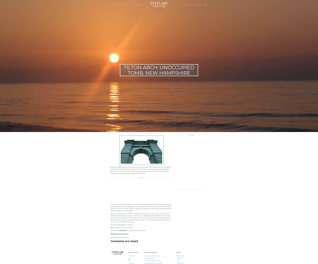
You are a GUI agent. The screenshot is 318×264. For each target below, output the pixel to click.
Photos (127, 4)
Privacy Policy (180, 263)
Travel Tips (187, 4)
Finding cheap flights (150, 258)
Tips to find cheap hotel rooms (153, 261)
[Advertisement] (141, 191)
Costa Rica (131, 263)
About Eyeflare (180, 256)
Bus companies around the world (153, 263)
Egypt (129, 258)
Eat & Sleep (138, 4)
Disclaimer (179, 258)
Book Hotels (198, 4)
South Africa (131, 256)
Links (178, 261)
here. (131, 228)
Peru (129, 261)
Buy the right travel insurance (152, 256)
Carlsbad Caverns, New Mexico (120, 237)
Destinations (142, 230)
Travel (117, 4)
